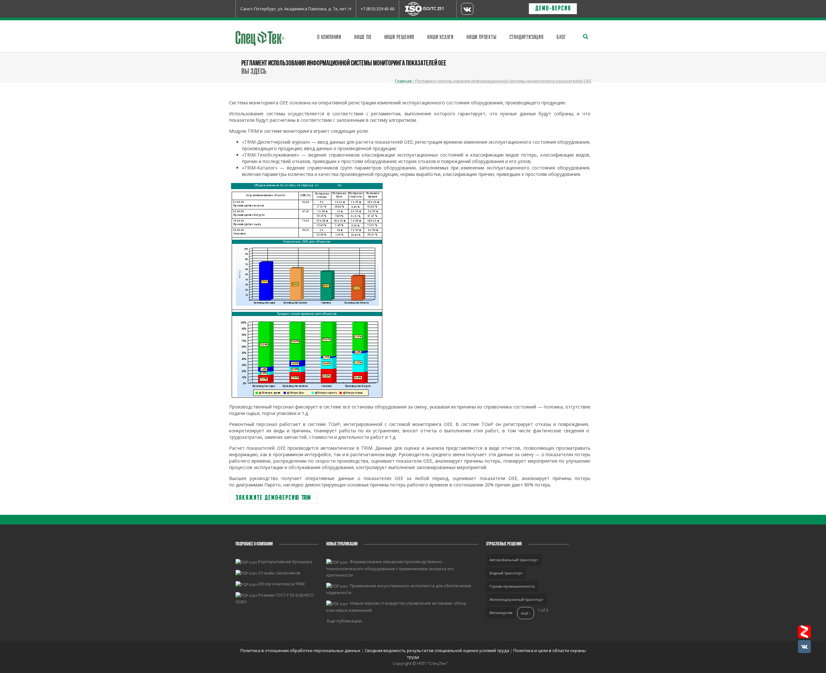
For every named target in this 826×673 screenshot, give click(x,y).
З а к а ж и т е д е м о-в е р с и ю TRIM (273, 498)
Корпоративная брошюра (285, 561)
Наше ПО (362, 37)
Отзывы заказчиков (279, 573)
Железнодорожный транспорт (516, 599)
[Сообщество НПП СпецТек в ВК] (804, 646)
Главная (403, 81)
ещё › (525, 613)
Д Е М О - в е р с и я (553, 9)
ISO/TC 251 (433, 8)
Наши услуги (440, 37)
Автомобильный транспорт (513, 559)
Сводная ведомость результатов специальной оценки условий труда (437, 650)
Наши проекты (482, 37)
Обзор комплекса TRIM (281, 584)
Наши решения (399, 37)
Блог (561, 37)
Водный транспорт (506, 573)
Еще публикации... (345, 621)
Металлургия (500, 612)
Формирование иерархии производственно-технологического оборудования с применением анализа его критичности (390, 568)
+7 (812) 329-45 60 (377, 9)
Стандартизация (526, 37)
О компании (329, 37)
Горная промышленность (512, 586)
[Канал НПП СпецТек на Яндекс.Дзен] (804, 631)
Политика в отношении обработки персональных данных (300, 650)
